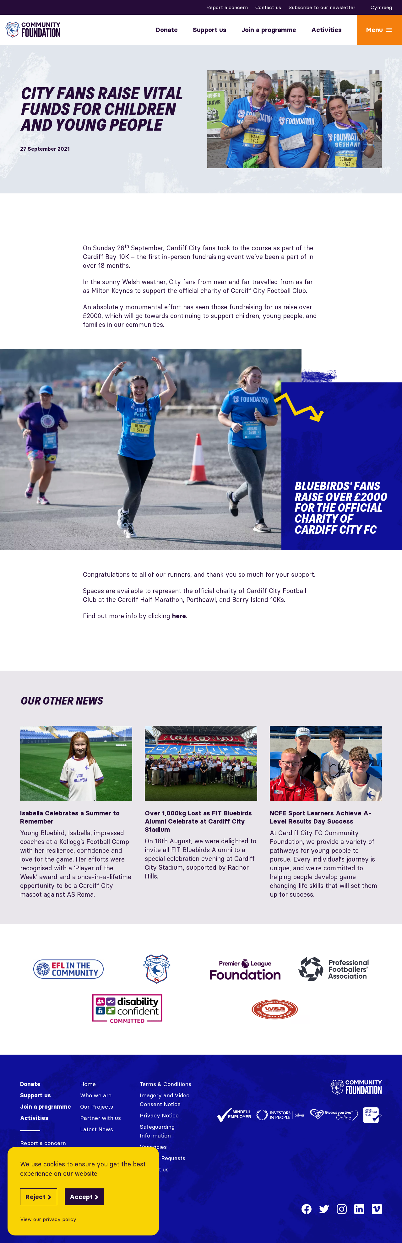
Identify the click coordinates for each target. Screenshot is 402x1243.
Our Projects (96, 1106)
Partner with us (100, 1117)
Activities (326, 30)
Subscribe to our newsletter (322, 7)
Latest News (96, 1129)
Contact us (268, 7)
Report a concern (227, 7)
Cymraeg (381, 7)
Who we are (95, 1095)
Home (88, 1084)
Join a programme (269, 30)
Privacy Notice (159, 1115)
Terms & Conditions (165, 1084)
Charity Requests (162, 1158)
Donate (167, 30)
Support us (209, 30)
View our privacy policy (48, 1219)
